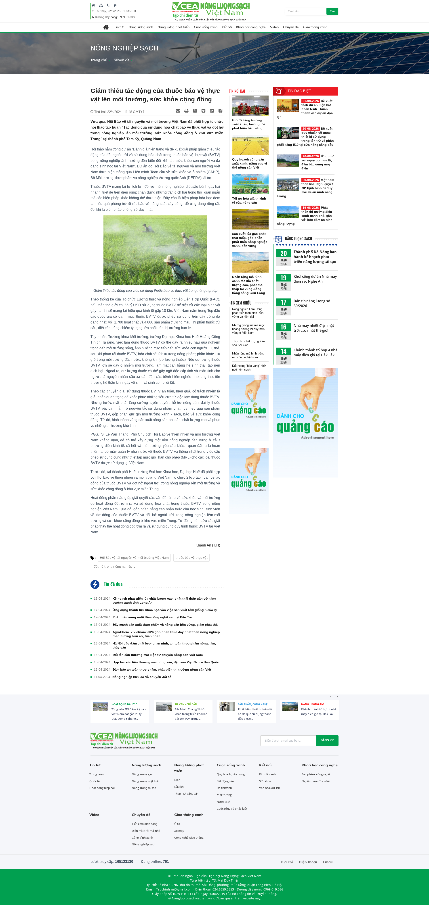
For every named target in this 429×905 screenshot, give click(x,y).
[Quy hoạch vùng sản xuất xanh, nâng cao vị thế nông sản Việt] (250, 145)
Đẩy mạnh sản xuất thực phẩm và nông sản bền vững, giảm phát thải (166, 624)
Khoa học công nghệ (251, 27)
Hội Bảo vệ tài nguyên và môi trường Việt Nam (134, 557)
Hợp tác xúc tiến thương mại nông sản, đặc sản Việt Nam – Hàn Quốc (166, 662)
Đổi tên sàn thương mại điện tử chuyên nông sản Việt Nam (158, 655)
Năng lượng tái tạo (144, 788)
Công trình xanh (142, 838)
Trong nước (96, 774)
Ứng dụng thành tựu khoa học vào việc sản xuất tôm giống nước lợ (165, 610)
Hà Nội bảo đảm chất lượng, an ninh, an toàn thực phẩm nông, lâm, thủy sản (164, 645)
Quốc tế (94, 781)
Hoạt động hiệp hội (102, 788)
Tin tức (119, 27)
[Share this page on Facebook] (220, 110)
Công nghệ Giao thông (189, 838)
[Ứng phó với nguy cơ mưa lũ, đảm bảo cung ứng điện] (288, 160)
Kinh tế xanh (267, 774)
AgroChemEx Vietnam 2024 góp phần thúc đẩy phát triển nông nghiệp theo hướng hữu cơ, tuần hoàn (166, 634)
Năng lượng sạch (140, 27)
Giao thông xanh (315, 27)
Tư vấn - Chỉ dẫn (186, 704)
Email (327, 862)
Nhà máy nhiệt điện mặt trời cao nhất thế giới (314, 328)
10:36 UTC (130, 11)
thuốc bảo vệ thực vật (191, 557)
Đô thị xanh (224, 788)
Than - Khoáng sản (186, 794)
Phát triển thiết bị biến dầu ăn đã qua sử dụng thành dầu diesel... (255, 714)
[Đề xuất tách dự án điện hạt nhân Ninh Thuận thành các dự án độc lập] (288, 105)
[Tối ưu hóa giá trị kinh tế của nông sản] (250, 184)
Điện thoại (308, 862)
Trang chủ (98, 60)
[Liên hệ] (108, 5)
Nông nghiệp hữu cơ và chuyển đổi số (142, 677)
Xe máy (179, 831)
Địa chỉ (287, 862)
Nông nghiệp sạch (143, 844)
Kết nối (227, 27)
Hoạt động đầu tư (124, 704)
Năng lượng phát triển (173, 27)
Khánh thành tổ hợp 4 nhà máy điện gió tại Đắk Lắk (315, 352)
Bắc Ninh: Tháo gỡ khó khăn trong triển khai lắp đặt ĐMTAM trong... (191, 714)
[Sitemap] (101, 5)
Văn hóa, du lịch (269, 788)
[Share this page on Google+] (195, 110)
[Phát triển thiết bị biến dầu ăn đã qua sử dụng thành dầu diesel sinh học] (227, 710)
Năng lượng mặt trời (145, 781)
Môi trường (224, 795)
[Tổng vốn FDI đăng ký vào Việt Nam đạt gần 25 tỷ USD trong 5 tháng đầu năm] (100, 710)
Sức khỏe (265, 781)
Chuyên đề (291, 27)
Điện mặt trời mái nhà (146, 831)
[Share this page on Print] (186, 110)
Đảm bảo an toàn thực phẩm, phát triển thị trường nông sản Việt (162, 669)
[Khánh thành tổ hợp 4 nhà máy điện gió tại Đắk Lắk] (290, 710)
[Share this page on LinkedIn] (212, 110)
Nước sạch (224, 802)
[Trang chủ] (93, 5)
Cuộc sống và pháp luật (232, 809)
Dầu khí (179, 787)
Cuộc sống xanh (205, 27)
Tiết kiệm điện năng (144, 824)
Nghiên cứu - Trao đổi (316, 781)
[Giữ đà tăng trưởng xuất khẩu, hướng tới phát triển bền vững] (250, 106)
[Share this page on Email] (178, 110)
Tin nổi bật (237, 91)
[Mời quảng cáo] (115, 5)
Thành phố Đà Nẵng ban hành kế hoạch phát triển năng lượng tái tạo (315, 256)
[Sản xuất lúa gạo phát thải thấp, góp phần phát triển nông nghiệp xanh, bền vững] (250, 219)
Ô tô (177, 824)
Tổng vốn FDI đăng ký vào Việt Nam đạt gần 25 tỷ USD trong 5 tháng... (128, 714)
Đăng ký (327, 740)
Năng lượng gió (312, 704)
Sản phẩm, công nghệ (252, 704)
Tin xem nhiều (241, 303)
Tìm (332, 11)
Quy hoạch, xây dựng (231, 774)
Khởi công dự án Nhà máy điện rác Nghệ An (315, 279)
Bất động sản (225, 781)
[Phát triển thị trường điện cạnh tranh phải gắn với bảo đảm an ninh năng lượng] (288, 212)
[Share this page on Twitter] (203, 110)
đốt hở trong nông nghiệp (113, 566)
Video (274, 27)
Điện (177, 780)
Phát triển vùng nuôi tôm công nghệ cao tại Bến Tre (152, 617)
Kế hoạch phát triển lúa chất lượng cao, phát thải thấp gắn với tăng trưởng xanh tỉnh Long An (164, 600)
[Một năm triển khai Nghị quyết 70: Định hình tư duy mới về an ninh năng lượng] (288, 184)
